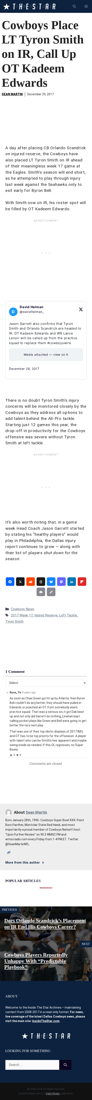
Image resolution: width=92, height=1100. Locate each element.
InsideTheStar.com (45, 1021)
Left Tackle (68, 615)
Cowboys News (22, 609)
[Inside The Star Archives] (29, 6)
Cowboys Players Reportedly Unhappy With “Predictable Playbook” (36, 961)
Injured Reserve (46, 615)
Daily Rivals (53, 1093)
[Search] (65, 1065)
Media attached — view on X (46, 354)
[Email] (41, 592)
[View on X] (81, 309)
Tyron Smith (14, 621)
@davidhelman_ (32, 311)
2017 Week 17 (22, 615)
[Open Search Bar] (74, 6)
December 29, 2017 (24, 368)
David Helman (31, 307)
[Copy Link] (51, 592)
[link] (10, 581)
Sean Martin (12, 94)
